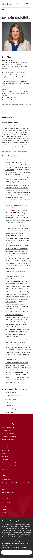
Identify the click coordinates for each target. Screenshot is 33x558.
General (7, 427)
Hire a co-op (8, 433)
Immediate (8, 439)
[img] (7, 3)
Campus (6, 479)
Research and (10, 466)
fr (17, 3)
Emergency (9, 436)
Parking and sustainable (14, 483)
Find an (6, 430)
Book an (6, 492)
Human (8, 463)
